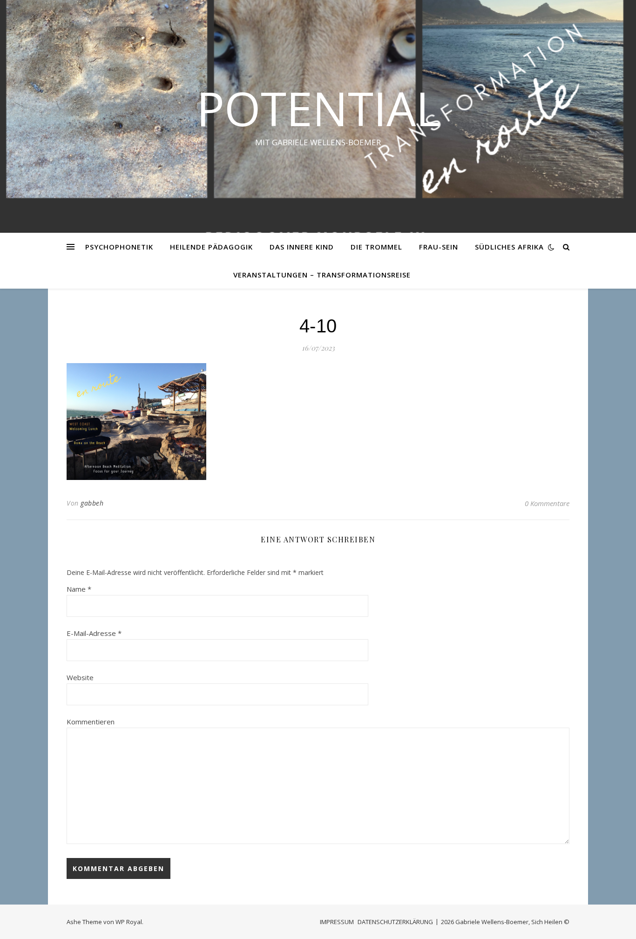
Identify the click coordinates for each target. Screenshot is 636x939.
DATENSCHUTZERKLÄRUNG (395, 922)
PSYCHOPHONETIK (119, 246)
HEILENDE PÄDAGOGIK (211, 246)
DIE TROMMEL (376, 246)
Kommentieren (91, 721)
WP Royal (128, 922)
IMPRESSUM (337, 922)
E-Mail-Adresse (94, 633)
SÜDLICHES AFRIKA (509, 246)
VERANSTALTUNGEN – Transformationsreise (322, 274)
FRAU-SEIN (438, 246)
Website (80, 677)
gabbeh (92, 503)
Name (79, 589)
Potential (318, 108)
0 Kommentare (547, 503)
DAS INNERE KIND (302, 246)
